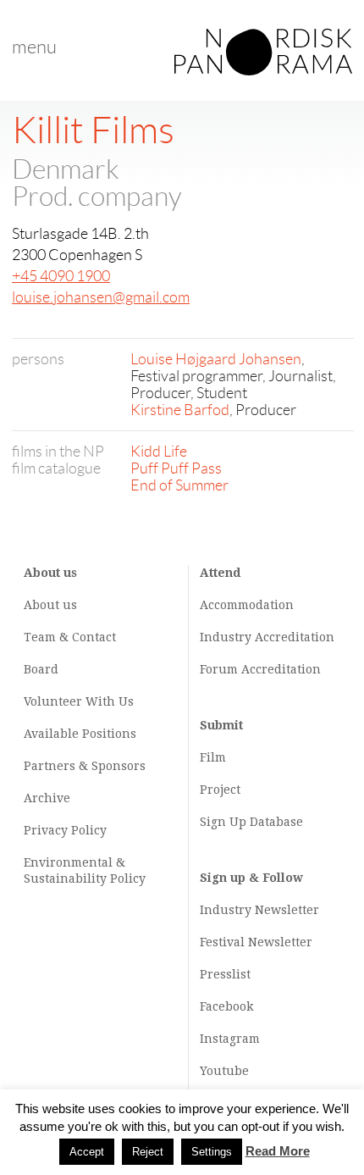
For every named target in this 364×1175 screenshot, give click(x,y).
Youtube (224, 1071)
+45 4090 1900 (61, 276)
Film (213, 757)
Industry (225, 637)
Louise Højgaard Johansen (215, 359)
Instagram (230, 1038)
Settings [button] (211, 1151)
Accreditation (294, 637)
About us (50, 605)
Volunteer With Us (79, 701)
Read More (277, 1151)
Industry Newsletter (259, 910)
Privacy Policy (65, 830)
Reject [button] (147, 1151)
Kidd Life (158, 451)
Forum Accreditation (260, 669)
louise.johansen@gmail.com (101, 297)
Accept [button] (86, 1151)
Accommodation (247, 605)
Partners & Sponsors (85, 766)
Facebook (226, 1006)
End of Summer (179, 485)
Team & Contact (70, 637)
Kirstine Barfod (179, 410)
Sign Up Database (251, 822)
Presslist (225, 974)
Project (220, 789)
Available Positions (80, 733)
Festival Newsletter (256, 942)
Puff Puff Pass (176, 468)
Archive (47, 798)
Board (41, 669)
